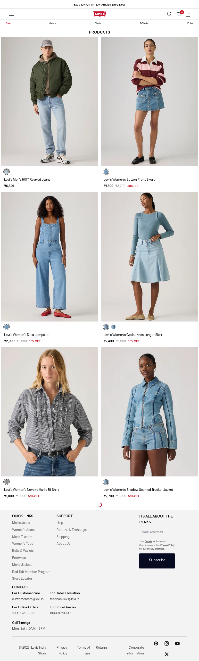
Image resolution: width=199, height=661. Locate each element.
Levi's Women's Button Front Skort (129, 179)
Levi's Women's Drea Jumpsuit (26, 335)
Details (148, 541)
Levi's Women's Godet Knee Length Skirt (133, 335)
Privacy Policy (167, 545)
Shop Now (118, 4)
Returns (102, 647)
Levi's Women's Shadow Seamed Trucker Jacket (138, 490)
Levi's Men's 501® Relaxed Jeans (27, 179)
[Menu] (12, 14)
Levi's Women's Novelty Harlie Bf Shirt (31, 490)
